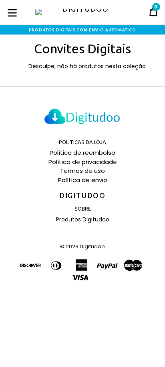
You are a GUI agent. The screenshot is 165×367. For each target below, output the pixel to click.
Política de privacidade (82, 162)
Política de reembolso (82, 152)
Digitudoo (82, 195)
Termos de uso (82, 170)
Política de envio (82, 180)
